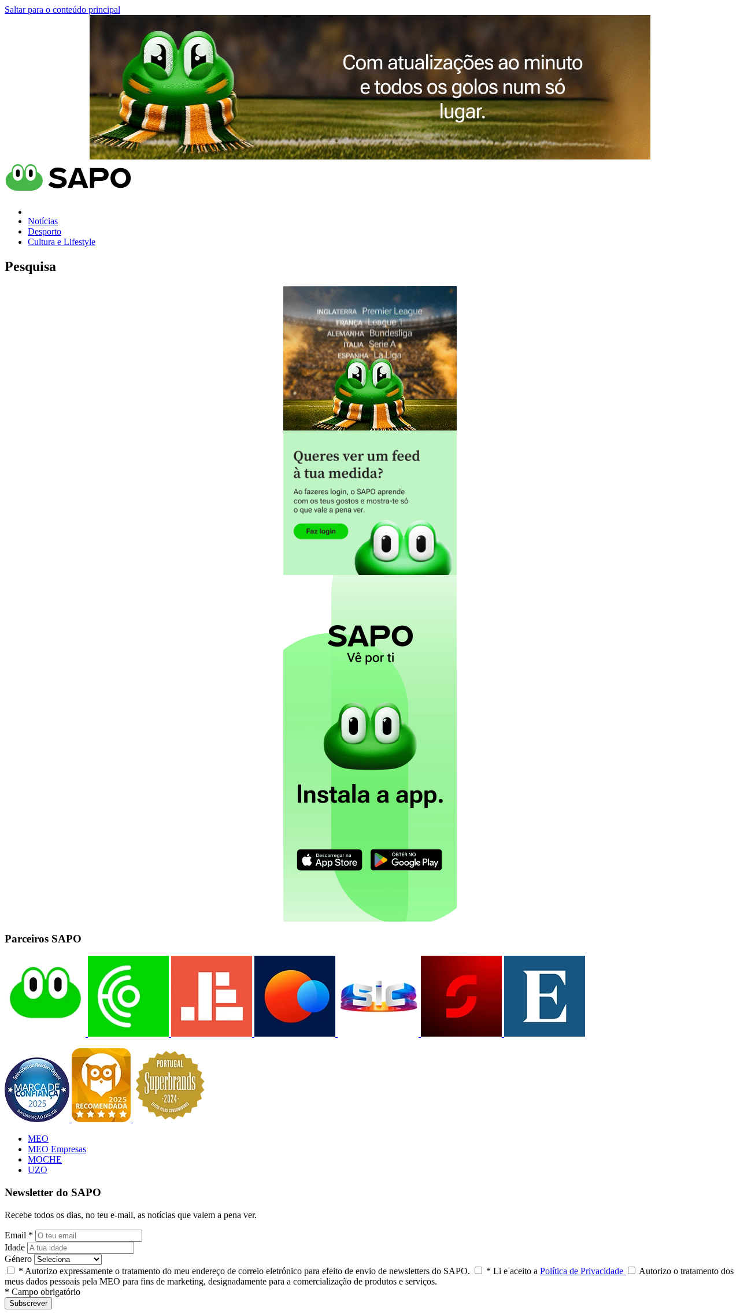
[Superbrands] (170, 1119)
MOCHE (45, 1159)
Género (18, 1259)
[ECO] (127, 1033)
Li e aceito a (556, 1271)
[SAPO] (45, 1033)
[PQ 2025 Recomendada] (102, 1119)
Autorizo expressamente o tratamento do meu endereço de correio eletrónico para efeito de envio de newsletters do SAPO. (244, 1271)
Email (19, 1235)
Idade (15, 1247)
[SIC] (377, 1033)
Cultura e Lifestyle (61, 242)
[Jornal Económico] (210, 1033)
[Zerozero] (293, 1033)
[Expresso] (543, 1033)
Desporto (44, 231)
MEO (38, 1139)
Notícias (43, 221)
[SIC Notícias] (460, 1033)
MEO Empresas (57, 1149)
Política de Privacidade (583, 1271)
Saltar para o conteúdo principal (62, 9)
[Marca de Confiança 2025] (38, 1119)
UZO (37, 1170)
